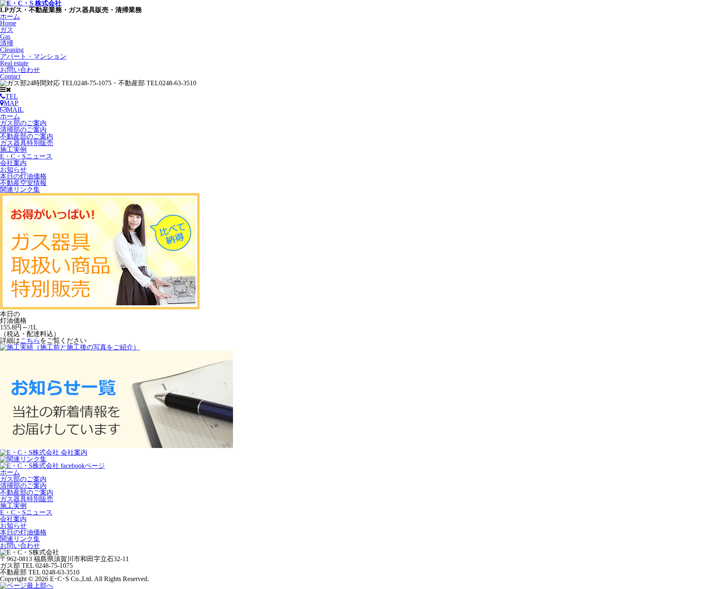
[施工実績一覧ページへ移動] (70, 347)
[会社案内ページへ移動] (43, 452)
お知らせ (13, 169)
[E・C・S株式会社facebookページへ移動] (52, 465)
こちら (30, 340)
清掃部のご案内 (23, 129)
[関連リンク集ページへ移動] (23, 459)
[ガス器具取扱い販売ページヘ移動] (100, 307)
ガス (6, 33)
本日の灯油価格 (23, 176)
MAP (11, 102)
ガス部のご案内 (23, 122)
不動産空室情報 (23, 182)
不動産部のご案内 (26, 136)
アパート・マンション (33, 60)
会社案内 (13, 162)
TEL (11, 96)
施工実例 (13, 149)
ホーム (10, 20)
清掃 (12, 46)
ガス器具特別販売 (26, 142)
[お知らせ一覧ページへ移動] (116, 445)
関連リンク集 (20, 189)
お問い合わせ (20, 73)
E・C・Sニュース (26, 156)
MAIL (15, 109)
